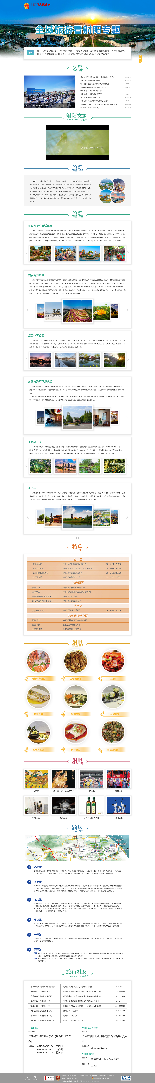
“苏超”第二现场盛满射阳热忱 (90, 108)
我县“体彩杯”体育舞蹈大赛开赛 (91, 91)
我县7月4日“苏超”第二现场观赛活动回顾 (94, 101)
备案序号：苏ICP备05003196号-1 (88, 1075)
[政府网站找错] (49, 1078)
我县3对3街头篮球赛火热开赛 (90, 80)
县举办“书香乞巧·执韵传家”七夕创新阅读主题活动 (97, 77)
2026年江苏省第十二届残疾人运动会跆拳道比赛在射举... (99, 104)
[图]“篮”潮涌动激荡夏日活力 (90, 97)
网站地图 (35, 1079)
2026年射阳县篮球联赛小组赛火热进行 (93, 87)
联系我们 (27, 1079)
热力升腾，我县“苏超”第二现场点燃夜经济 (94, 84)
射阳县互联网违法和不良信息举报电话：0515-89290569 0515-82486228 (80, 1081)
